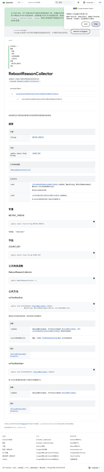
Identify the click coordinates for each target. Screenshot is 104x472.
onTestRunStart (38, 195)
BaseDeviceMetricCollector (28, 81)
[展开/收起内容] (17, 46)
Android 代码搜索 (34, 2)
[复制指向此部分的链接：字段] (16, 240)
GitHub (4, 459)
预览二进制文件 (7, 449)
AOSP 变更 (15, 20)
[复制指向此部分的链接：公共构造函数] (25, 266)
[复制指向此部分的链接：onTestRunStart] (25, 363)
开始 (96, 24)
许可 (27, 468)
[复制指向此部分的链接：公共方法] (20, 291)
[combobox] (65, 2)
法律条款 (21, 468)
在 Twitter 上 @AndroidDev (45, 443)
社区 (14, 468)
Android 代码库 (7, 440)
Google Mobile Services (77, 453)
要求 (3, 443)
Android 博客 (40, 446)
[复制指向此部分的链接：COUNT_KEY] (22, 247)
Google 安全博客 (41, 449)
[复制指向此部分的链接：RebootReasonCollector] (34, 272)
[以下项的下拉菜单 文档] (23, 2)
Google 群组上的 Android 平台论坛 (47, 453)
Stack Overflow (75, 456)
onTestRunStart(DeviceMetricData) (46, 331)
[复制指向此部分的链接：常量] (16, 209)
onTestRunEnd (37, 184)
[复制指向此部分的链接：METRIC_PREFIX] (26, 215)
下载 (3, 446)
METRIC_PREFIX (37, 137)
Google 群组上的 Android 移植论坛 (47, 459)
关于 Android (6, 468)
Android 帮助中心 (75, 440)
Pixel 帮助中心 (74, 443)
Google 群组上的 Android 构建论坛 (47, 456)
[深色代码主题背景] (94, 221)
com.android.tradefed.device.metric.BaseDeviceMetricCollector (37, 94)
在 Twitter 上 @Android (43, 440)
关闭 (85, 24)
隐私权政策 (34, 468)
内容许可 (24, 424)
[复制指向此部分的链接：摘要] (16, 124)
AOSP (10, 40)
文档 (19, 2)
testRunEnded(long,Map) (51, 338)
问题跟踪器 (73, 459)
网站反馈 (42, 468)
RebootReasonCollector (20, 170)
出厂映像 (5, 453)
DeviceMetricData (51, 184)
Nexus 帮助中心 (75, 446)
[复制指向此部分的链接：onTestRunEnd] (24, 298)
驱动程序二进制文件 (8, 456)
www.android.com (76, 449)
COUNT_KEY (36, 153)
